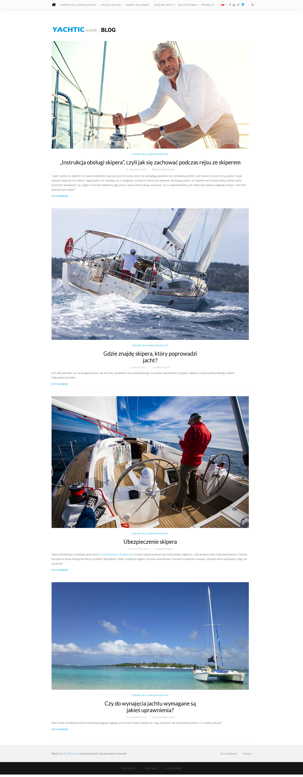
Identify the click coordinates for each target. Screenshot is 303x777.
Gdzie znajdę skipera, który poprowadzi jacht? (150, 357)
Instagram (174, 768)
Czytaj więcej (60, 196)
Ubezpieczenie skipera (150, 541)
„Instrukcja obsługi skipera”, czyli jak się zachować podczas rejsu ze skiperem (150, 162)
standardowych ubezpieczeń (116, 554)
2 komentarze (161, 367)
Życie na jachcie (111, 5)
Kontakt (247, 753)
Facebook (128, 768)
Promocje (207, 5)
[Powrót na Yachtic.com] (243, 5)
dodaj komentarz (163, 717)
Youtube (151, 768)
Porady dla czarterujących (78, 5)
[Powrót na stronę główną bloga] (56, 5)
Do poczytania (187, 5)
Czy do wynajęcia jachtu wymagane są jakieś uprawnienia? (150, 706)
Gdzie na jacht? (163, 5)
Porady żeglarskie (137, 5)
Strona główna (229, 753)
